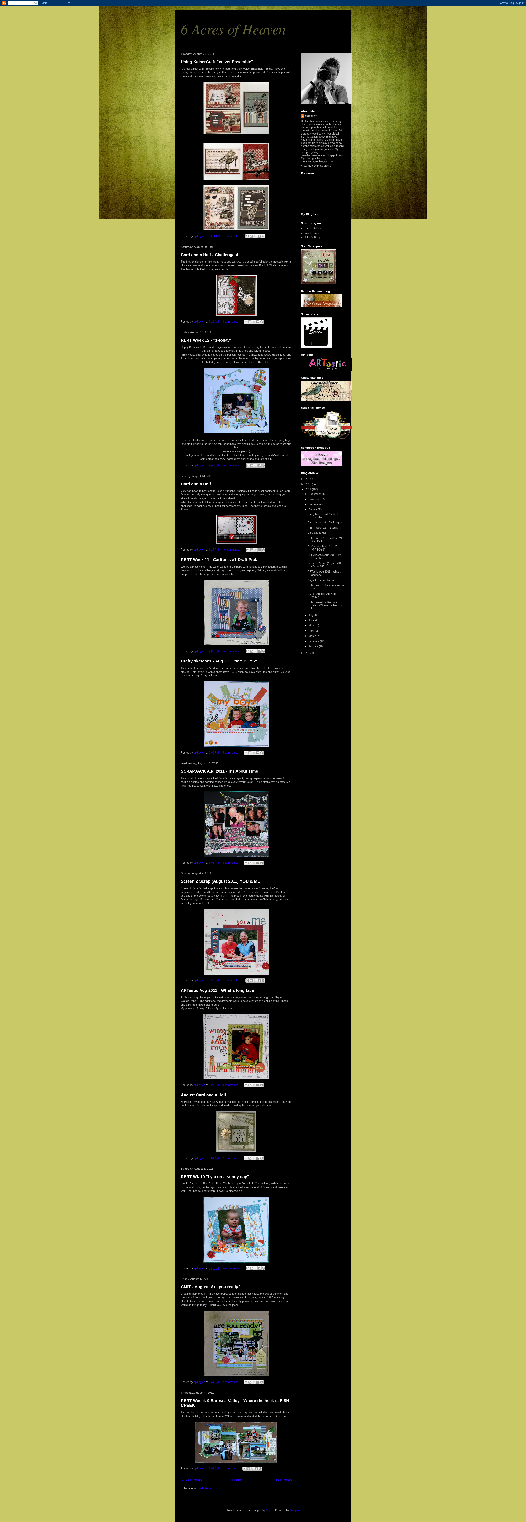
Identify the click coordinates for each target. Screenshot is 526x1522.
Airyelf (269, 1510)
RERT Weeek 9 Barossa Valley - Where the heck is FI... (325, 605)
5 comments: (230, 752)
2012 (308, 484)
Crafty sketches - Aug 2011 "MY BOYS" (219, 661)
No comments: (231, 465)
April (312, 630)
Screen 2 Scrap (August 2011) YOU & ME (220, 881)
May (312, 625)
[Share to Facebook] (259, 236)
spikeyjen (311, 115)
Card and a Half (196, 484)
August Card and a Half (203, 1095)
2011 (308, 489)
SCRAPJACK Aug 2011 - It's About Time (219, 771)
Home (237, 1480)
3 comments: (232, 236)
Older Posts (282, 1480)
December (315, 493)
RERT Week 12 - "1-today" (206, 340)
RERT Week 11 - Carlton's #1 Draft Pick (219, 559)
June (312, 620)
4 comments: (230, 321)
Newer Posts (191, 1480)
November (315, 499)
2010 (308, 652)
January (314, 646)
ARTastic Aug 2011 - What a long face (217, 990)
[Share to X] (255, 236)
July (311, 615)
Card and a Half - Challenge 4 (209, 254)
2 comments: (230, 1158)
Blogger (294, 1510)
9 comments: (230, 1084)
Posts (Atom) (205, 1488)
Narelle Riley (311, 233)
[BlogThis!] (251, 236)
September (315, 504)
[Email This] (247, 236)
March (313, 635)
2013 (308, 478)
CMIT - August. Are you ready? (211, 1287)
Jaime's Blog (312, 237)
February (314, 641)
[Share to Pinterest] (263, 236)
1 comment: (229, 1468)
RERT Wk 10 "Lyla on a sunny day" (215, 1176)
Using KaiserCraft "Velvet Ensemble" (217, 62)
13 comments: (231, 980)
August (313, 509)
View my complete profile (316, 165)
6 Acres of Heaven (233, 28)
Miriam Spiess (312, 228)
